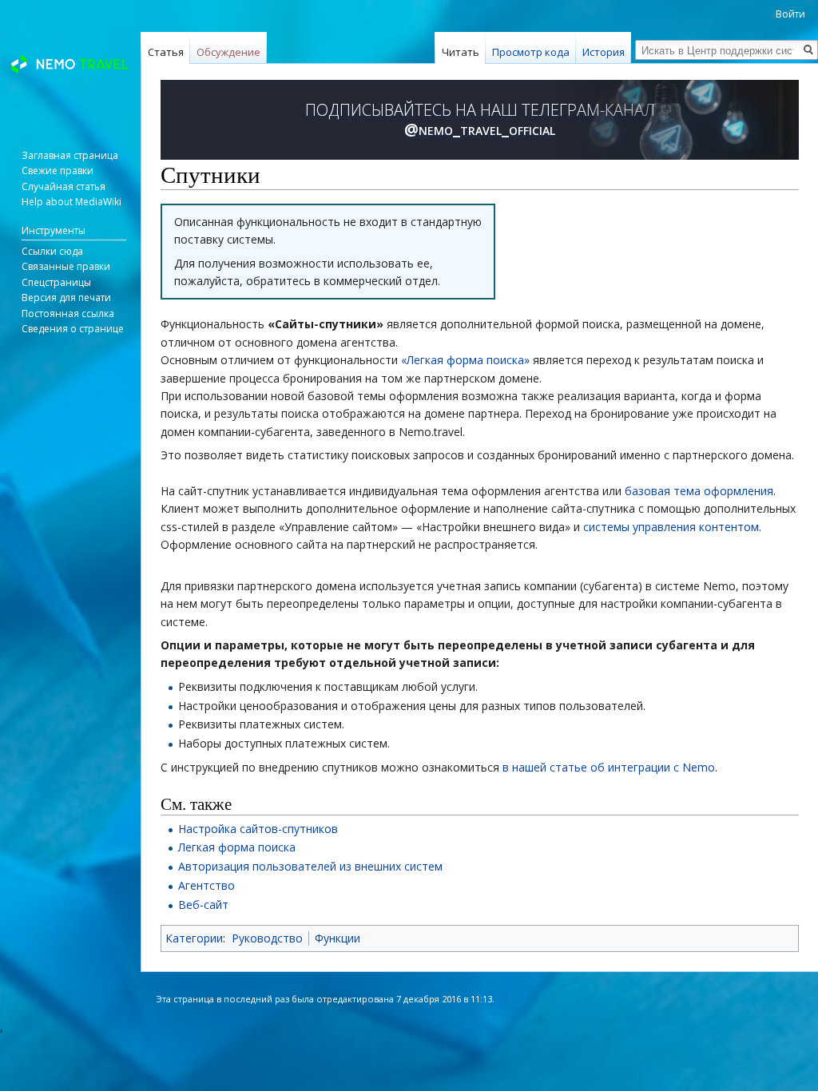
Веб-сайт (203, 904)
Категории (194, 938)
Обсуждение (228, 52)
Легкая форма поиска (237, 847)
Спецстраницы (56, 282)
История (603, 52)
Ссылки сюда (52, 251)
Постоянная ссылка (68, 313)
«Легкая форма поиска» (465, 359)
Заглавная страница (70, 155)
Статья (166, 52)
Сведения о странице (73, 328)
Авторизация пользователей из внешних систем (310, 866)
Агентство (206, 885)
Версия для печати (66, 297)
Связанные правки (66, 266)
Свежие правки (57, 170)
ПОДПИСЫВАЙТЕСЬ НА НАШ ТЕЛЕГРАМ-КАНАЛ (480, 120)
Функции (337, 938)
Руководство (267, 938)
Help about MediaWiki (71, 201)
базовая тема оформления (699, 490)
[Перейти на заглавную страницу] (70, 64)
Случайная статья (63, 186)
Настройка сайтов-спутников (258, 828)
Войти (790, 14)
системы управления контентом (671, 526)
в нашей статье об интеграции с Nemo (608, 767)
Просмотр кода (531, 52)
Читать (460, 52)
